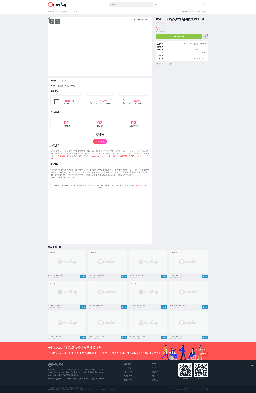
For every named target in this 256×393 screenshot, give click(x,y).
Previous (50, 17)
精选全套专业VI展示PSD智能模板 (96, 336)
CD (158, 23)
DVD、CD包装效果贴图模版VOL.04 (137, 306)
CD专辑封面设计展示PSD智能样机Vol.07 (56, 336)
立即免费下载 (179, 37)
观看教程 (100, 141)
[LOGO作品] (86, 379)
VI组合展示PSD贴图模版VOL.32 (177, 306)
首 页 (58, 12)
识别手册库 (128, 376)
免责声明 (155, 372)
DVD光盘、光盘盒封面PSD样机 (137, 275)
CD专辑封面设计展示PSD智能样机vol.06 (178, 275)
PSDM (70, 185)
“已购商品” (116, 154)
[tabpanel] (100, 18)
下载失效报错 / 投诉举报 (142, 19)
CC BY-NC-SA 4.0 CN (90, 388)
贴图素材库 (128, 372)
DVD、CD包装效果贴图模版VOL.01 (180, 19)
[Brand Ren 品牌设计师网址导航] (74, 379)
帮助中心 (155, 380)
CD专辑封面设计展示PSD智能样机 (178, 336)
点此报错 (61, 156)
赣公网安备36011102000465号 (185, 390)
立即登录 (203, 354)
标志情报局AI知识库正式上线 (66, 86)
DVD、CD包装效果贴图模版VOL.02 (97, 275)
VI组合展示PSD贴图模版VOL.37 (55, 275)
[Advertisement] (100, 216)
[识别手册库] (98, 379)
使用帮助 (53, 81)
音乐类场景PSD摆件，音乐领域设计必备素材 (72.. (56, 306)
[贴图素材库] (62, 379)
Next (149, 17)
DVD (162, 23)
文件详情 (63, 81)
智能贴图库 (66, 12)
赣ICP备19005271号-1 (201, 390)
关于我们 (155, 368)
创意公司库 (128, 380)
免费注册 (201, 350)
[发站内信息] (138, 185)
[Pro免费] (67, 273)
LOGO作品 (128, 368)
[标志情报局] (58, 4)
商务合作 (155, 376)
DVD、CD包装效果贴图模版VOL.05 (137, 336)
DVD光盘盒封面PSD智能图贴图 (96, 306)
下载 (83, 276)
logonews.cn (190, 388)
